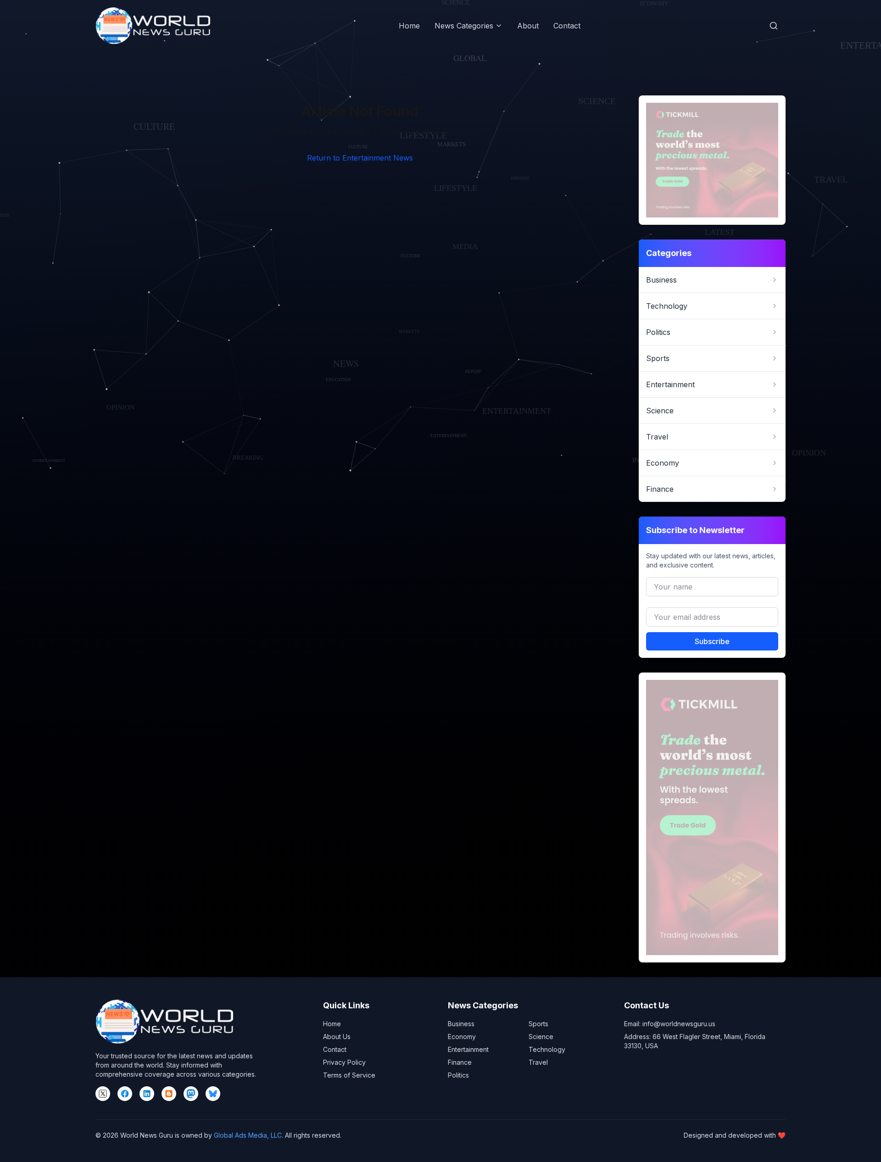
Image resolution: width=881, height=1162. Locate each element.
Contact (566, 25)
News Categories (464, 25)
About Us (337, 1036)
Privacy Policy (344, 1062)
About (528, 25)
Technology (547, 1049)
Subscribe (712, 641)
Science (541, 1036)
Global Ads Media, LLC (248, 1135)
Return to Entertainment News (360, 157)
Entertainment (468, 1049)
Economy (462, 1036)
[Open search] (773, 25)
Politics (458, 1075)
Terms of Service (349, 1075)
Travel (538, 1062)
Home (409, 25)
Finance (460, 1062)
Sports (538, 1024)
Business (461, 1024)
